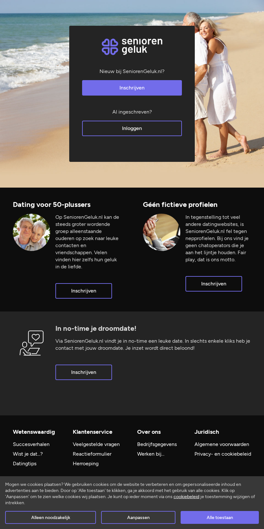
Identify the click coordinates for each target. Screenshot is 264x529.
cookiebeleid (186, 496)
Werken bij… (151, 454)
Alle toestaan (220, 517)
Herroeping (86, 463)
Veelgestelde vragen (96, 444)
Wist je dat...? (28, 454)
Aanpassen (138, 517)
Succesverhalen (31, 444)
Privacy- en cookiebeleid (222, 454)
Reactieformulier (92, 454)
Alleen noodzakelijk (50, 517)
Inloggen (132, 128)
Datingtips (24, 463)
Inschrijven (132, 88)
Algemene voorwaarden (221, 444)
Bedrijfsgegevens (157, 444)
